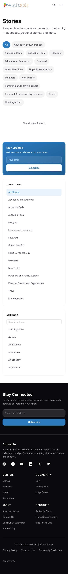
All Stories (13, 192)
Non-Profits (28, 77)
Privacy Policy (10, 550)
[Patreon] (50, 465)
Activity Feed (42, 486)
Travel (52, 94)
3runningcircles (16, 329)
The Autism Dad (44, 522)
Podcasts (7, 486)
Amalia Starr (14, 359)
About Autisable (11, 511)
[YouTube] (23, 465)
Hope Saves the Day (40, 69)
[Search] (54, 5)
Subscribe (34, 167)
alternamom (14, 352)
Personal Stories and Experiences (23, 94)
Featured (42, 61)
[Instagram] (14, 465)
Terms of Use (28, 550)
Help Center (42, 492)
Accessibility (9, 528)
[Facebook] (6, 465)
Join (38, 481)
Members (10, 77)
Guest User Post (14, 69)
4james (12, 337)
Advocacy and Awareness (28, 44)
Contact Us (8, 517)
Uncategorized (13, 102)
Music (6, 492)
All (6, 44)
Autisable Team (36, 53)
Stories (6, 481)
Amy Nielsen (14, 367)
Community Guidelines (14, 522)
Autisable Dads (13, 53)
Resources (8, 498)
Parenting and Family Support (21, 86)
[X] (41, 465)
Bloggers (57, 53)
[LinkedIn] (32, 465)
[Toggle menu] (62, 5)
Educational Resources (18, 61)
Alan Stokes (14, 344)
